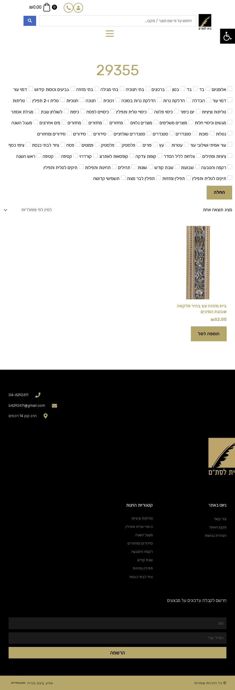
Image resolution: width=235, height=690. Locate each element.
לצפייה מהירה (198, 294)
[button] (227, 36)
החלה (219, 192)
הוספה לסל (209, 333)
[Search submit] (29, 21)
